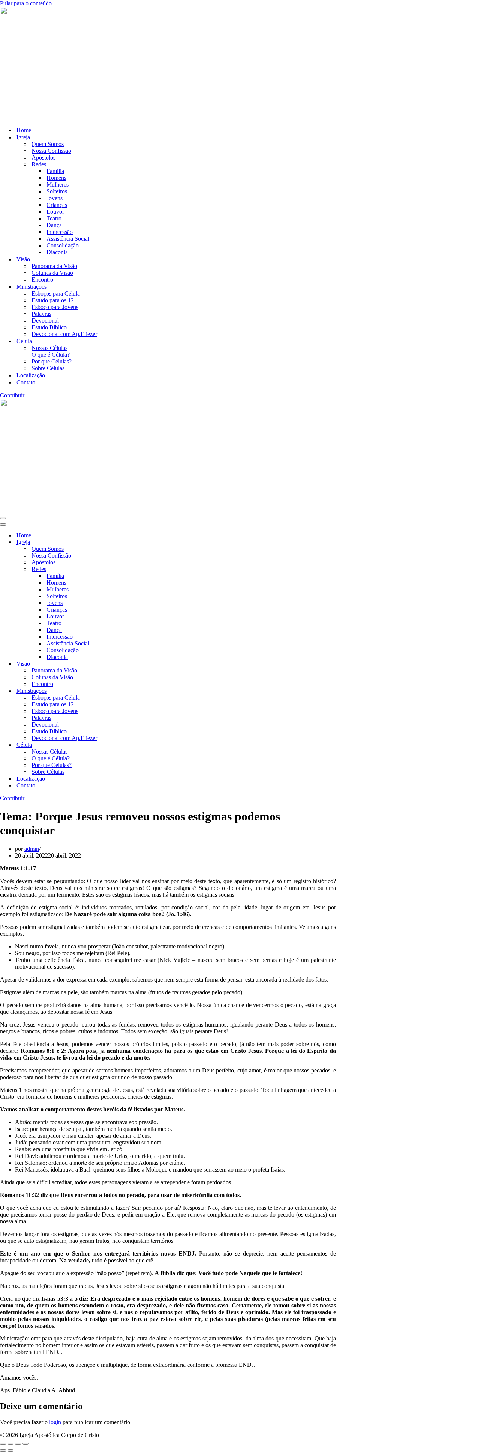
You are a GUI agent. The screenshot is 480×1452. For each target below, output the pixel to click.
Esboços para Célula (56, 293)
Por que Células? (52, 361)
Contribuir (12, 395)
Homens (56, 178)
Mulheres (57, 184)
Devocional (45, 320)
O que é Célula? (51, 354)
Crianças (56, 205)
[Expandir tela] (11, 1444)
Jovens (54, 198)
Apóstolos (44, 157)
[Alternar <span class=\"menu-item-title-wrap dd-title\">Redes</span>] (131, 569)
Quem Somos (48, 144)
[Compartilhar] (18, 1444)
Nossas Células (50, 348)
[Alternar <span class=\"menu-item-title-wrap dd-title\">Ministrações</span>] (131, 691)
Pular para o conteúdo (26, 3)
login (55, 1422)
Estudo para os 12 (53, 300)
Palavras (41, 314)
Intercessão (59, 232)
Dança (54, 225)
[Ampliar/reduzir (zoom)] (3, 1444)
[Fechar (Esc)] (25, 1444)
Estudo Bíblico (49, 327)
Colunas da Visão (52, 273)
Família (55, 171)
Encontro (42, 279)
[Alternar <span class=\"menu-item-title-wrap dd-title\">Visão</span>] (131, 664)
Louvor (55, 211)
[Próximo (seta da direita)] (11, 1450)
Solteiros (56, 191)
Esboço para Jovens (55, 307)
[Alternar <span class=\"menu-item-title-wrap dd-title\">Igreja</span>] (131, 542)
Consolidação (62, 245)
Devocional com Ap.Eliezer (64, 334)
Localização (30, 375)
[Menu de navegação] (3, 518)
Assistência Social (67, 238)
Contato (25, 382)
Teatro (54, 218)
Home (23, 130)
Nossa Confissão (51, 151)
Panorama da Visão (54, 266)
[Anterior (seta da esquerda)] (3, 1450)
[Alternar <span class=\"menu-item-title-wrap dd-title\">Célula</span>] (131, 745)
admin (31, 849)
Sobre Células (48, 368)
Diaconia (57, 252)
